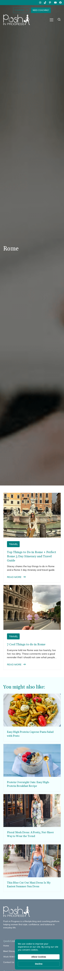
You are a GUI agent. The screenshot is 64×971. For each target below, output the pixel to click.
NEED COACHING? (41, 10)
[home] (18, 20)
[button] (51, 19)
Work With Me (10, 956)
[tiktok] (45, 2)
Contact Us (8, 962)
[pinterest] (50, 2)
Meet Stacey (9, 951)
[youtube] (55, 2)
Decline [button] (38, 963)
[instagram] (40, 2)
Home (6, 945)
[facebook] (60, 2)
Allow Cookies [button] (38, 956)
